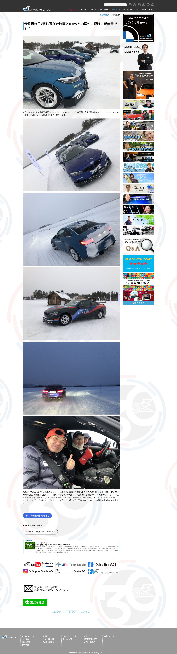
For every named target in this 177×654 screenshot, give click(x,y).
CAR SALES (103, 10)
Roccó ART (67, 639)
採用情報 (25, 645)
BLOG (144, 10)
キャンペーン (74, 10)
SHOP (151, 10)
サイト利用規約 (89, 642)
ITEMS (83, 10)
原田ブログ (104, 15)
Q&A (138, 10)
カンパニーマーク (69, 636)
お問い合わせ (109, 636)
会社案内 (25, 639)
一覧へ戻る (71, 612)
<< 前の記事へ (57, 612)
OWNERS (92, 10)
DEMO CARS (128, 10)
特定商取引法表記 (90, 639)
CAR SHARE (116, 10)
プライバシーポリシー (92, 636)
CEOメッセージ (28, 636)
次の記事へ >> (86, 612)
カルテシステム (48, 642)
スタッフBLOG (48, 639)
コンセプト (26, 642)
